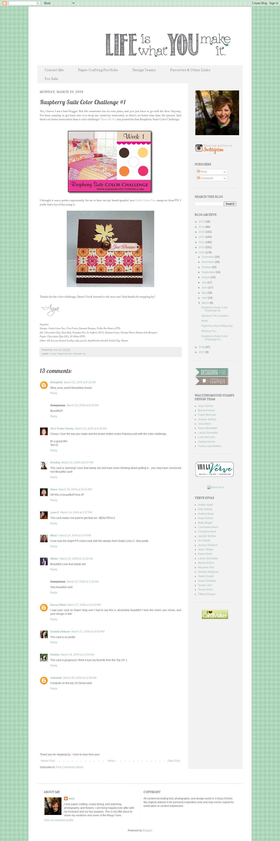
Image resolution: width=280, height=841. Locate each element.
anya (56, 349)
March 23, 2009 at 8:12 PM (80, 382)
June (205, 287)
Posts (203, 171)
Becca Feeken (206, 410)
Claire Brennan (207, 414)
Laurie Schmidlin (208, 432)
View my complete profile (59, 820)
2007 (202, 352)
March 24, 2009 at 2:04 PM (75, 535)
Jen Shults (204, 540)
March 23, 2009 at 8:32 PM (82, 405)
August (206, 277)
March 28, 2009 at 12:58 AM (79, 677)
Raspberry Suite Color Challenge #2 (214, 309)
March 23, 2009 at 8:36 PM (91, 428)
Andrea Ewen (206, 513)
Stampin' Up (79, 353)
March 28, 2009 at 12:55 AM (77, 654)
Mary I (54, 535)
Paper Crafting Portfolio (98, 70)
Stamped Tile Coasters (214, 315)
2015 (202, 221)
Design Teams (144, 70)
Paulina (55, 654)
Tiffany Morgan (207, 594)
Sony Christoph (207, 580)
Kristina (55, 462)
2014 (202, 226)
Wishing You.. (209, 331)
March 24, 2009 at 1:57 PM (76, 512)
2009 (202, 252)
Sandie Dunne (206, 441)
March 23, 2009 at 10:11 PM (75, 489)
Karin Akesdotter (207, 428)
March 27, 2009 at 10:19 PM (84, 604)
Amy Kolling (205, 509)
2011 (202, 242)
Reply (53, 393)
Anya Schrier (205, 406)
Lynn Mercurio (206, 437)
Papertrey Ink (64, 353)
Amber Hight (205, 504)
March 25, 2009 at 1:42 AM (82, 581)
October (207, 267)
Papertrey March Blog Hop (217, 325)
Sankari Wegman (208, 571)
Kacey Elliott (58, 604)
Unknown (56, 677)
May (204, 292)
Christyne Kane (207, 531)
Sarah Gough (206, 576)
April (205, 297)
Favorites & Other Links (190, 70)
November (208, 261)
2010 (202, 247)
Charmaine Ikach (208, 527)
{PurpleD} (56, 382)
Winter (54, 558)
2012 (202, 237)
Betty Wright (205, 522)
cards (53, 353)
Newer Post (48, 760)
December (208, 256)
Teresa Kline (205, 589)
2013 (202, 231)
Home (111, 760)
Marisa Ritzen (206, 562)
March (206, 302)
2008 (202, 347)
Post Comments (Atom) (69, 767)
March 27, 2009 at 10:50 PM (88, 631)
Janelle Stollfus (207, 536)
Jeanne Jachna (207, 419)
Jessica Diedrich (208, 545)
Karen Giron (205, 553)
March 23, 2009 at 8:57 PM (77, 462)
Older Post (174, 760)
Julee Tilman (205, 549)
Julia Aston (204, 423)
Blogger (147, 830)
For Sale (51, 78)
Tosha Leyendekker (209, 446)
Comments (206, 178)
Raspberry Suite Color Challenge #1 (214, 338)
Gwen (53, 489)
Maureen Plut (206, 567)
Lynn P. (54, 512)
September (208, 272)
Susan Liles (205, 585)
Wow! (204, 320)
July (204, 282)
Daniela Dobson (60, 631)
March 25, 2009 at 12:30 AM (76, 558)
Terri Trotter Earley (62, 428)
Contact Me (54, 70)
